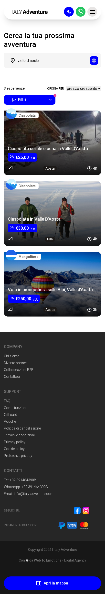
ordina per (55, 88)
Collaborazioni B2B (18, 370)
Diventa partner (15, 363)
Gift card (10, 415)
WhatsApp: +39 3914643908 (26, 487)
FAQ (7, 401)
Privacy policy (14, 442)
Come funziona (16, 408)
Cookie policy (14, 449)
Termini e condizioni (19, 435)
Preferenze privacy (18, 456)
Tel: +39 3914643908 (20, 480)
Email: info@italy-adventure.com (28, 494)
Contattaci (12, 377)
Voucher (10, 421)
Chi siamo (12, 356)
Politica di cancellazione (22, 428)
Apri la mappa (56, 583)
